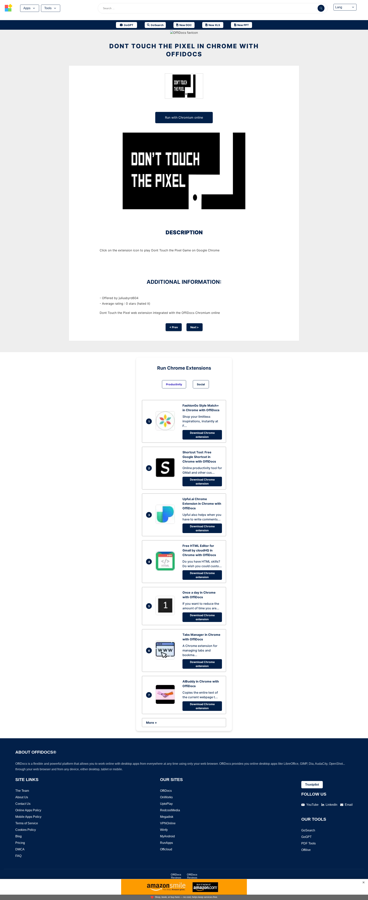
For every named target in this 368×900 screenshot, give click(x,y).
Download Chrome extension (202, 434)
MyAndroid (167, 836)
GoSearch (308, 830)
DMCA (20, 849)
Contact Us (22, 803)
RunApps (166, 842)
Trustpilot (312, 784)
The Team (22, 790)
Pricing (20, 842)
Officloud (166, 849)
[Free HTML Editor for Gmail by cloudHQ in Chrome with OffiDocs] (166, 569)
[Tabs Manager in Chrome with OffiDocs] (166, 658)
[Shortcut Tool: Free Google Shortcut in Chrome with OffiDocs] (166, 476)
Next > (194, 327)
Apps (26, 8)
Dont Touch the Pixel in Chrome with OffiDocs (184, 50)
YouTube (312, 804)
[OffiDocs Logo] (8, 8)
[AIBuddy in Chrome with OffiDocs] (166, 703)
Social (201, 384)
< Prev (173, 327)
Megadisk (166, 816)
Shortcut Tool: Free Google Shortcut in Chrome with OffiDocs (199, 456)
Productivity (174, 384)
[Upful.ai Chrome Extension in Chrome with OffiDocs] (166, 523)
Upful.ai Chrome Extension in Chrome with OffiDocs (201, 503)
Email (349, 804)
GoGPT (306, 836)
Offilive (306, 850)
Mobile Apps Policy (28, 816)
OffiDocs (166, 790)
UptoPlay (166, 803)
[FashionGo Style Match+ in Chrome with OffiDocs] (166, 429)
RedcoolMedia (170, 810)
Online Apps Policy (28, 810)
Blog (18, 836)
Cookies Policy (25, 829)
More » (151, 722)
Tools (48, 8)
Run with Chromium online (184, 117)
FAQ (18, 855)
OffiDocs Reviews (176, 876)
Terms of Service (26, 823)
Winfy (164, 829)
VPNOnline (168, 823)
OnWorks (166, 797)
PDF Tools (308, 843)
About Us (21, 797)
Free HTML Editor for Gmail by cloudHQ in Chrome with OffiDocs (199, 550)
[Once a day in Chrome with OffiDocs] (166, 614)
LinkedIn (331, 804)
